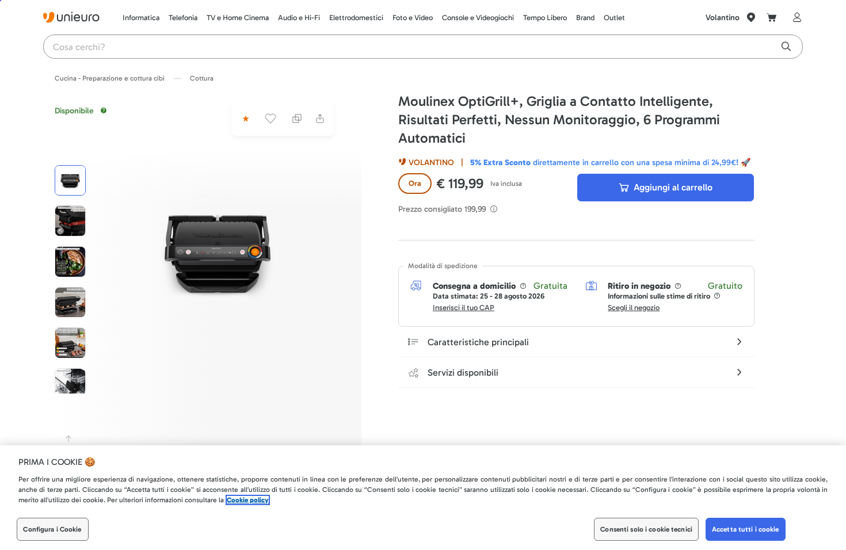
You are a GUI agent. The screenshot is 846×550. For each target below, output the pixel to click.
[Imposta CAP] (751, 17)
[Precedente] (68, 438)
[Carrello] (772, 17)
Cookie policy (248, 500)
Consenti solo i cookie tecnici (646, 529)
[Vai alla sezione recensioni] (245, 118)
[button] (217, 251)
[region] (423, 497)
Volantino (723, 17)
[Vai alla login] (795, 17)
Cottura (202, 78)
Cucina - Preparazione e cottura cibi (110, 78)
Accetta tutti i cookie (745, 529)
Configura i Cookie (52, 529)
